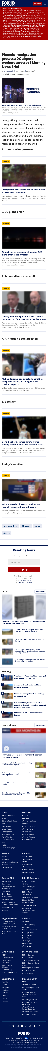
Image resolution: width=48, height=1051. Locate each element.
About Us (26, 918)
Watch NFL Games (29, 985)
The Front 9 (26, 895)
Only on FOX (8, 878)
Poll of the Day (7, 837)
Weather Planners (28, 826)
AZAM (4, 818)
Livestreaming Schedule (7, 966)
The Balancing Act (28, 886)
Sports (4, 842)
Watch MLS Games (29, 1014)
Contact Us (26, 927)
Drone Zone (6, 894)
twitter (13, 1026)
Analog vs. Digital (28, 881)
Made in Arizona (8, 899)
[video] (24, 740)
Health (4, 824)
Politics (26, 853)
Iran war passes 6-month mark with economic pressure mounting (22, 756)
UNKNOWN (26, 908)
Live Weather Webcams (6, 961)
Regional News (9, 918)
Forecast (25, 815)
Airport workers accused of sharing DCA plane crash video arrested (22, 253)
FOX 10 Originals (30, 878)
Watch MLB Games (29, 992)
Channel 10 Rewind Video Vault (9, 887)
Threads (5, 995)
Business (5, 857)
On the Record (27, 903)
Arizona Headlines (8, 815)
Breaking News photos (30, 968)
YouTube (5, 982)
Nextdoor (5, 1001)
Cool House (6, 891)
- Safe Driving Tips (8, 848)
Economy (5, 859)
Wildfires (25, 824)
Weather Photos (28, 834)
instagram (17, 1026)
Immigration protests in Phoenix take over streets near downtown (23, 191)
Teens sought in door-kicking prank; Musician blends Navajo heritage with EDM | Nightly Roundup (30, 651)
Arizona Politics (27, 864)
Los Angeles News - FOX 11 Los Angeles (9, 923)
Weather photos (28, 973)
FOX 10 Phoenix (20, 71)
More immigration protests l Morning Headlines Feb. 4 (22, 105)
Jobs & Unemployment (10, 862)
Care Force (6, 884)
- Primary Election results (28, 860)
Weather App (27, 832)
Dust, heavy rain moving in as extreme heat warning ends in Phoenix (17, 774)
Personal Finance (8, 865)
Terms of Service (25, 582)
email (34, 1026)
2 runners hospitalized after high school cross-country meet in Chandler (29, 630)
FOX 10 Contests (28, 955)
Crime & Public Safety (9, 821)
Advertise (25, 922)
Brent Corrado (9, 71)
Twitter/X (5, 993)
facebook (9, 1026)
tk (26, 1026)
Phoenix (26, 526)
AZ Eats (25, 884)
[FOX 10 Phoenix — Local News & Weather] (8, 3)
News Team (26, 938)
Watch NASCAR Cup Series (29, 996)
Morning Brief (30, 71)
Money (5, 853)
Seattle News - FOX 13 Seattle (10, 932)
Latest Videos (9, 725)
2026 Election (27, 857)
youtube (22, 1026)
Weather (26, 812)
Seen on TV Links (8, 840)
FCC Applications (28, 932)
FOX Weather (27, 840)
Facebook (5, 990)
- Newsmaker (27, 867)
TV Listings (26, 941)
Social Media (8, 978)
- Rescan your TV (28, 943)
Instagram (5, 987)
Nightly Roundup (8, 834)
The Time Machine (29, 905)
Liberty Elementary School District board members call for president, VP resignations (24, 317)
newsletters (39, 1026)
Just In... (6, 591)
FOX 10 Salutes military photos (30, 964)
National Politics (28, 869)
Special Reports (7, 907)
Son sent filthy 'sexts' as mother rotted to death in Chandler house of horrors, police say (30, 705)
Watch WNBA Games (30, 1012)
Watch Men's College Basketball (29, 1003)
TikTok (4, 985)
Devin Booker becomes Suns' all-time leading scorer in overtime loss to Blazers (23, 443)
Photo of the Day (28, 970)
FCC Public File (27, 935)
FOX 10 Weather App (9, 972)
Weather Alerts (27, 829)
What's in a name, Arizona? (28, 912)
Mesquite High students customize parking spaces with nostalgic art (17, 764)
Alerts (6, 533)
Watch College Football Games (30, 988)
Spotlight (5, 910)
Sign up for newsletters (30, 960)
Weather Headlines (29, 821)
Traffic (4, 845)
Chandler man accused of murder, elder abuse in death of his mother (16, 794)
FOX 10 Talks (27, 892)
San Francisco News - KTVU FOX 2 (9, 927)
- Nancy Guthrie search (10, 905)
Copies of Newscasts (30, 930)
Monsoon (25, 818)
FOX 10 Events (27, 958)
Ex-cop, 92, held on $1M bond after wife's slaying (29, 640)
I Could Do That (28, 900)
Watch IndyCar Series (30, 999)
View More (40, 591)
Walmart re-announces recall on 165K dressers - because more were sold (23, 622)
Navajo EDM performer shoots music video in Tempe (17, 784)
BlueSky (4, 998)
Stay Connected (30, 951)
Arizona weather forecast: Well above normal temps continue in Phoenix (21, 505)
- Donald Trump (28, 872)
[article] (24, 175)
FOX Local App (7, 970)
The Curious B (27, 889)
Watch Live (37, 4)
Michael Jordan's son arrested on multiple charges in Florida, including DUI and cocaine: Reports (23, 382)
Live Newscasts (7, 958)
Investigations (7, 897)
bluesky (30, 1026)
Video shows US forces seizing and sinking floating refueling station (30, 660)
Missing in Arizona (8, 902)
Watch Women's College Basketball (28, 1008)
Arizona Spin (6, 881)
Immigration (6, 826)
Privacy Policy (26, 580)
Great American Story (30, 897)
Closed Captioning (28, 924)
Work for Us (26, 946)
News (37, 526)
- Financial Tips (7, 867)
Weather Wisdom (28, 837)
